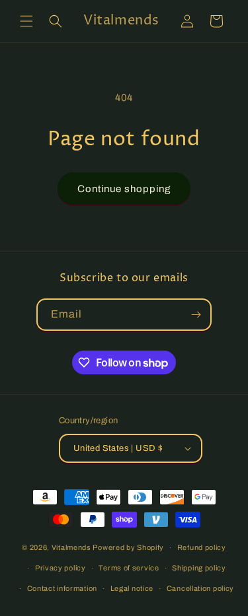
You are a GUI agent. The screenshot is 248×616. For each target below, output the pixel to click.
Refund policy (201, 547)
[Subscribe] (195, 314)
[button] (26, 21)
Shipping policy (199, 568)
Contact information (62, 588)
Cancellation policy (200, 588)
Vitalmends (71, 547)
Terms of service (129, 568)
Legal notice (131, 588)
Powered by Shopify (128, 547)
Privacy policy (60, 568)
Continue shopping (124, 189)
